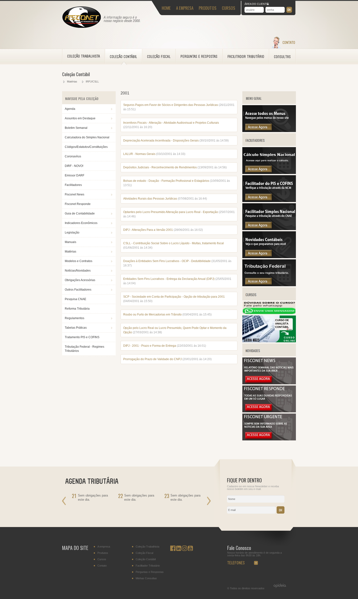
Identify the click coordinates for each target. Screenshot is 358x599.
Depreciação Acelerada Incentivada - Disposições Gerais (161, 140)
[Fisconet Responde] (269, 411)
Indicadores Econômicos (81, 223)
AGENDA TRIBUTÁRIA (95, 480)
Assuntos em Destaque (80, 118)
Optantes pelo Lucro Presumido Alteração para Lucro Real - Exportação (171, 212)
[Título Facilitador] (269, 145)
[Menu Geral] (269, 131)
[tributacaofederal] (269, 285)
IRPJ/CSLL (92, 81)
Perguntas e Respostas (150, 572)
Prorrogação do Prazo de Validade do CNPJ (152, 359)
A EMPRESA (184, 8)
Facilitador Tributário (148, 565)
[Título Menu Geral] (269, 103)
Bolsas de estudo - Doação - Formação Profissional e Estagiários (166, 181)
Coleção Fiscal (144, 553)
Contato (102, 565)
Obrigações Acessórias (80, 280)
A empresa (103, 546)
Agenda (70, 109)
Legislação (72, 232)
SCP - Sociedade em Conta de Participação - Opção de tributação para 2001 (174, 296)
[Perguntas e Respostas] (199, 56)
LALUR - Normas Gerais (139, 154)
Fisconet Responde (78, 204)
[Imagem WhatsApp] (269, 313)
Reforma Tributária (77, 308)
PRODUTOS (208, 8)
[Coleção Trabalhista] (84, 56)
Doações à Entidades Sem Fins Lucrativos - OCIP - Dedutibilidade (167, 261)
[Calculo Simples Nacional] (269, 173)
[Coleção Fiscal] (158, 56)
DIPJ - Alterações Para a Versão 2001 (148, 230)
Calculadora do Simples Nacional (87, 137)
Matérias (72, 81)
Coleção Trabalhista (147, 546)
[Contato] (283, 47)
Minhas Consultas (146, 578)
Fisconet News (74, 194)
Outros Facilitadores (78, 289)
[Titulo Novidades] (269, 355)
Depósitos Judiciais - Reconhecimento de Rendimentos (160, 167)
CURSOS (228, 8)
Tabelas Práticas (76, 327)
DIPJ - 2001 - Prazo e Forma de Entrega (149, 345)
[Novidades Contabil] (269, 257)
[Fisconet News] (269, 383)
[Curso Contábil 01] (269, 341)
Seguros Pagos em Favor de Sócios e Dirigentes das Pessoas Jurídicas (171, 105)
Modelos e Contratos (78, 261)
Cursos (101, 559)
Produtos (102, 553)
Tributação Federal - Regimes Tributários (84, 349)
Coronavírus (73, 156)
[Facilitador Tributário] (246, 56)
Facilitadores (73, 185)
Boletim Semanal (76, 128)
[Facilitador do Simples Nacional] (269, 229)
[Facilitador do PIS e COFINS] (269, 201)
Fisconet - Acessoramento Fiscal (81, 17)
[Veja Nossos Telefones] (245, 561)
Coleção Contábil (146, 559)
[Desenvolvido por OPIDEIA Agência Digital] (277, 585)
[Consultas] (282, 56)
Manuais (70, 242)
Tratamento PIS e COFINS (82, 337)
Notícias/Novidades (78, 270)
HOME (166, 8)
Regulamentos (74, 318)
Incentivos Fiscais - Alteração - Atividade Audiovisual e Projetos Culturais (171, 122)
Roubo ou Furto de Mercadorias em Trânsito (152, 314)
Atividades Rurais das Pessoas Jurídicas (150, 198)
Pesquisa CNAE (75, 299)
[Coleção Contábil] (123, 56)
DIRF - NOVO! (74, 166)
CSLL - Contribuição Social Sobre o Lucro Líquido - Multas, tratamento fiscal (173, 243)
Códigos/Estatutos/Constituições (86, 147)
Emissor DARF (74, 175)
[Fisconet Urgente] (269, 439)
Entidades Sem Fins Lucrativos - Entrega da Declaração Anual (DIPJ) (169, 279)
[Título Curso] (269, 299)
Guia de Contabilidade (80, 213)
